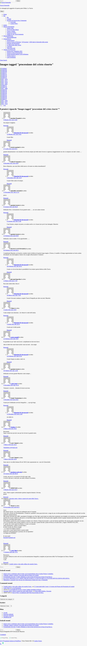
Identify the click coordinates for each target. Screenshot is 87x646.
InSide (5, 25)
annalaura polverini (16, 472)
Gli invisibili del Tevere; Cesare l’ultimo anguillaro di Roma (25, 589)
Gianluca (13, 427)
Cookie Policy (14, 23)
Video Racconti (11, 48)
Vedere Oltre (10, 28)
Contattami (3, 634)
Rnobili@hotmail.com (9, 537)
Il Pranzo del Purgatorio (13, 43)
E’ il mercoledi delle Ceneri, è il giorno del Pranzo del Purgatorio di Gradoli (54, 586)
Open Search (3, 60)
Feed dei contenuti (8, 614)
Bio (4, 16)
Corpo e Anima (11, 31)
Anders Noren (38, 641)
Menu (2, 11)
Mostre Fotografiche (8, 26)
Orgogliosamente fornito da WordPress (10, 641)
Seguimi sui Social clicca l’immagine (17, 20)
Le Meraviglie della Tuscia (14, 45)
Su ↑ (1, 644)
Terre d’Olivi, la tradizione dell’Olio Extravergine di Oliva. (28, 592)
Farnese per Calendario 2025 (14, 51)
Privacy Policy (5, 637)
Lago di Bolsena (11, 57)
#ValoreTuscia (7, 39)
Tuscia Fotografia (4, 5)
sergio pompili (15, 337)
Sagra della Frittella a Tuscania (43, 591)
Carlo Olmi (14, 550)
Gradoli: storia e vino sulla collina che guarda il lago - (23, 564)
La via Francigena (16, 588)
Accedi (5, 612)
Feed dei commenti (8, 615)
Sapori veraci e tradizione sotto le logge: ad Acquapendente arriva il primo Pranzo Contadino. (28, 573)
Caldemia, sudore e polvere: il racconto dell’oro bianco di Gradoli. (21, 575)
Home (5, 14)
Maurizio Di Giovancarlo (21, 133)
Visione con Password (9, 49)
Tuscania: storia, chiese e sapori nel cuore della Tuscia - (24, 498)
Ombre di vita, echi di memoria (15, 34)
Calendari (9, 46)
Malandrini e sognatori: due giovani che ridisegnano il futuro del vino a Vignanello (25, 580)
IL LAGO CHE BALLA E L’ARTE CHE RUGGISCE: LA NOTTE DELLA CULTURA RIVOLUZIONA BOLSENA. (36, 578)
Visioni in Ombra (11, 33)
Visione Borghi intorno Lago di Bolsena (17, 54)
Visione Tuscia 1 (11, 56)
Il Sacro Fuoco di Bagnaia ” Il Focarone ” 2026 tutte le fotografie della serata (27, 42)
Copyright (13, 22)
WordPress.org (7, 617)
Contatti (9, 19)
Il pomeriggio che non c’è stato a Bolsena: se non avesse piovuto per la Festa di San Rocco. (27, 577)
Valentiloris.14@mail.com (10, 447)
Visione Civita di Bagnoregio (14, 52)
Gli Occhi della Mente (13, 29)
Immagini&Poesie (8, 36)
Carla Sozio (14, 383)
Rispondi (5, 125)
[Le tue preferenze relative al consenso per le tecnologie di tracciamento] (3, 643)
